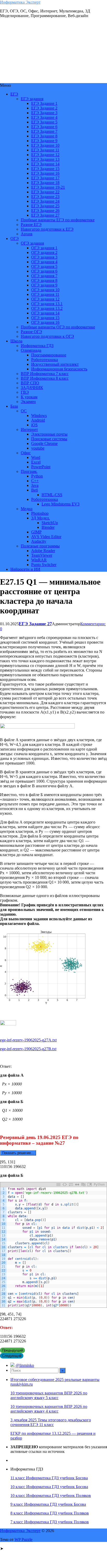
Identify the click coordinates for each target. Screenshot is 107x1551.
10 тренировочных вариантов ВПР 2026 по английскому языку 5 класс (48, 1395)
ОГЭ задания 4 (44, 262)
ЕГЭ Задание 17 (45, 178)
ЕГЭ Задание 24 (45, 201)
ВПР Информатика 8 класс (45, 378)
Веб (34, 490)
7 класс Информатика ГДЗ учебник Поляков (49, 1522)
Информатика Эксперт (20, 2)
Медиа (26, 508)
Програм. (29, 471)
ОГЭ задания (32, 243)
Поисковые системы (49, 439)
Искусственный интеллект (55, 364)
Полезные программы (40, 546)
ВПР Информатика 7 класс (45, 373)
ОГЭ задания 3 (44, 257)
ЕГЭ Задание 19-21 (48, 187)
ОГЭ (14, 238)
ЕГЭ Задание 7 (44, 131)
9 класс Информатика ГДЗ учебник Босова (48, 1504)
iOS (34, 425)
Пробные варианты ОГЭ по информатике (58, 327)
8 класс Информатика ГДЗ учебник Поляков (49, 1513)
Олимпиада (31, 350)
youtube (37, 448)
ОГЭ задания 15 (45, 317)
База (14, 406)
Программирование (48, 355)
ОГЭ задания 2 (44, 252)
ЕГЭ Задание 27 (45, 215)
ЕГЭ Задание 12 (45, 154)
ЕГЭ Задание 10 (45, 145)
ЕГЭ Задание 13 (45, 159)
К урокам (29, 397)
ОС (24, 411)
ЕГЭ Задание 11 (45, 150)
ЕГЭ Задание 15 (45, 168)
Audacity (38, 541)
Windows (39, 415)
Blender (48, 527)
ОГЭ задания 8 (44, 280)
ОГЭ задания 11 (45, 294)
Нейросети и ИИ (25, 569)
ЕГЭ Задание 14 (45, 164)
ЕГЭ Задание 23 (45, 196)
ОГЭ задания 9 (44, 285)
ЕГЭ (14, 94)
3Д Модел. (40, 518)
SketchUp (50, 522)
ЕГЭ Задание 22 (45, 192)
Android (38, 420)
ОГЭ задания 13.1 (47, 304)
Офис (26, 453)
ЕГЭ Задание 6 (44, 126)
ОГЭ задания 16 (45, 322)
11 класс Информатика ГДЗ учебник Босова (49, 1478)
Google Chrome (44, 443)
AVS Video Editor (46, 536)
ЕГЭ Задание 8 (44, 136)
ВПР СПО (30, 383)
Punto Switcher (43, 564)
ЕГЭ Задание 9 (44, 140)
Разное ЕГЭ (31, 224)
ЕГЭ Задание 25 (45, 206)
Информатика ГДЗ (37, 345)
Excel (36, 462)
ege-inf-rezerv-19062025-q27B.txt (28, 1049)
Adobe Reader (43, 550)
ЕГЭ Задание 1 (44, 103)
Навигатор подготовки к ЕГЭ (47, 229)
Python (37, 476)
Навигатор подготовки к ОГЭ (47, 336)
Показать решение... (18, 1153)
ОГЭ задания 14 (45, 313)
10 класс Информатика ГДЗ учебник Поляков (50, 1495)
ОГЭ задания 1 (44, 248)
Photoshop (40, 513)
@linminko (25, 1365)
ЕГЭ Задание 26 (45, 210)
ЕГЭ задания (32, 99)
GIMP (36, 532)
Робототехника (44, 359)
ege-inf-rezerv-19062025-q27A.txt (28, 1040)
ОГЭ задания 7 (44, 276)
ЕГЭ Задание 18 (45, 182)
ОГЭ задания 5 (44, 266)
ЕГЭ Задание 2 (44, 108)
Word (35, 457)
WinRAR (39, 560)
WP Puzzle (23, 1539)
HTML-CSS (52, 495)
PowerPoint (40, 467)
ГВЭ (25, 392)
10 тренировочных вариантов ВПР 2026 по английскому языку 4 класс (48, 1408)
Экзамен (28, 401)
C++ (35, 481)
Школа (16, 341)
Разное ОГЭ (31, 331)
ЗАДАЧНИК (32, 387)
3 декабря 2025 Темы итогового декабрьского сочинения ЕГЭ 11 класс (50, 1422)
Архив (26, 234)
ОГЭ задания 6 (44, 271)
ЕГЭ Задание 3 (44, 113)
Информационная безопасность (59, 369)
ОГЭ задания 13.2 (47, 308)
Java (34, 485)
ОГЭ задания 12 (45, 299)
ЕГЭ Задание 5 (44, 122)
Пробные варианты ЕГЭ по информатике (58, 220)
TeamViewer (41, 555)
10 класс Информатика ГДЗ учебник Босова (49, 1486)
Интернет (29, 429)
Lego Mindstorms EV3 (60, 504)
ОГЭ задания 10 (45, 290)
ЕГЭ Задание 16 (45, 173)
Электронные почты (49, 434)
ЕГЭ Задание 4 (44, 117)
